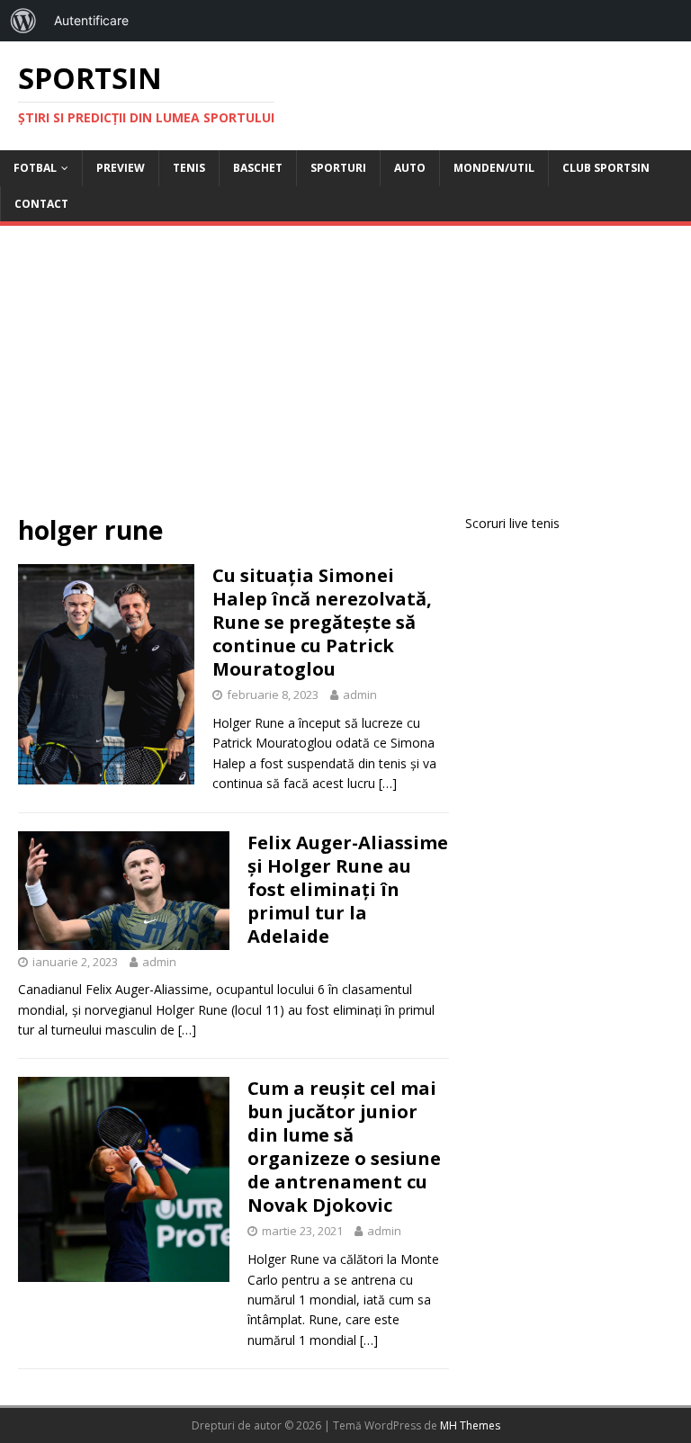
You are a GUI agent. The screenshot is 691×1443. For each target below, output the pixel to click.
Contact (41, 203)
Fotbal (35, 167)
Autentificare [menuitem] (91, 20)
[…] (388, 783)
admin (360, 694)
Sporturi (338, 167)
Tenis (189, 167)
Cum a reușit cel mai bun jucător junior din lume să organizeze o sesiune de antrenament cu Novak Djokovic (344, 1146)
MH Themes (470, 1425)
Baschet (258, 167)
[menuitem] (23, 20)
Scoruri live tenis (512, 523)
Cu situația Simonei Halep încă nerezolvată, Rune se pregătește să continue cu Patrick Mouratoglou (322, 622)
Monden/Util (493, 167)
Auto (410, 167)
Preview (120, 167)
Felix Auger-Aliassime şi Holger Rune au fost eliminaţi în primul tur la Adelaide (347, 889)
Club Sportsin (606, 167)
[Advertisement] (345, 379)
